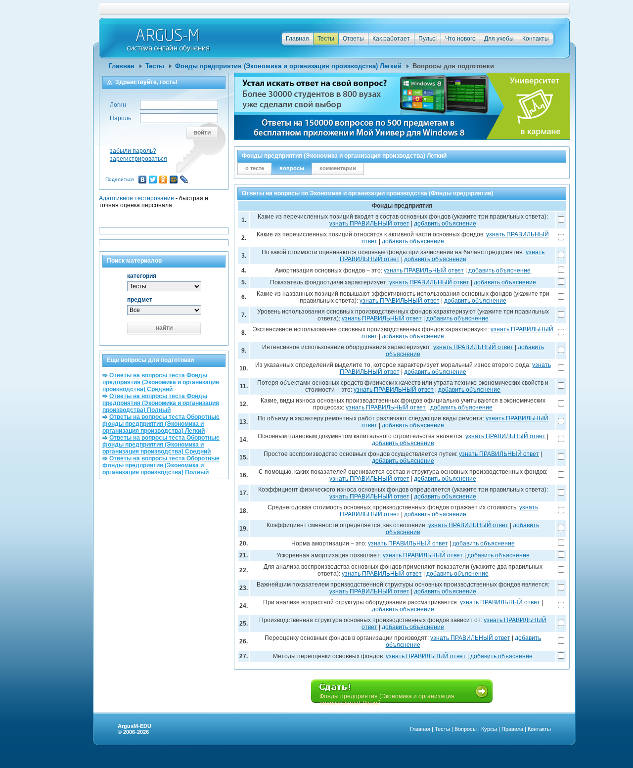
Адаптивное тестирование (136, 198)
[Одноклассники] (163, 179)
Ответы (353, 38)
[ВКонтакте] (142, 179)
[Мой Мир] (174, 179)
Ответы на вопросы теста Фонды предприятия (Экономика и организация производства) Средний (160, 382)
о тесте (254, 168)
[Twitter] (153, 179)
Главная (297, 38)
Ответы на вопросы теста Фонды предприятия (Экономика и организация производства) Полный (160, 403)
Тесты (325, 38)
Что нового (460, 38)
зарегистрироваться (138, 158)
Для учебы (499, 38)
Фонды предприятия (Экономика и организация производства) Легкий (288, 66)
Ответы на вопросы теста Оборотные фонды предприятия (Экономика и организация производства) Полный (161, 465)
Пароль (120, 118)
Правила (512, 729)
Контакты (535, 38)
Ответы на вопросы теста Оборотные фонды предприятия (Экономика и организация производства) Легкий (161, 423)
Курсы (489, 729)
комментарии (337, 168)
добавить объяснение (445, 223)
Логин (118, 104)
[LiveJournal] (184, 179)
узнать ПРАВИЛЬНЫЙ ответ (369, 223)
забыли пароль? (133, 150)
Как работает (391, 38)
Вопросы (465, 729)
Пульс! (427, 38)
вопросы (291, 168)
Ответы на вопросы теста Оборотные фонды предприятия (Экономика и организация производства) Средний (161, 444)
